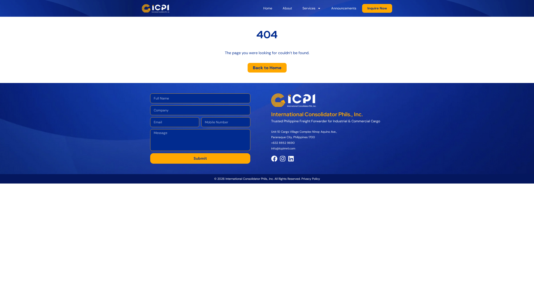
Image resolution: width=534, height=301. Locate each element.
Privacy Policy (310, 179)
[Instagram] (283, 159)
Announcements (343, 8)
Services (308, 8)
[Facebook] (274, 159)
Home (267, 8)
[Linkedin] (291, 159)
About (287, 8)
